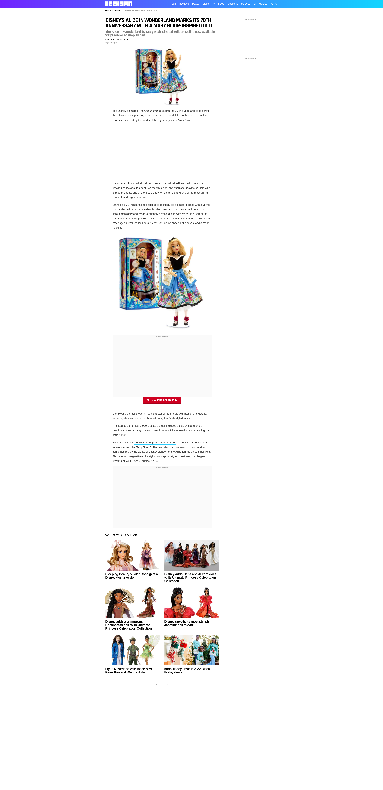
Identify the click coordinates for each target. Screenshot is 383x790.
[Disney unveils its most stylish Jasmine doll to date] (191, 602)
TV (213, 4)
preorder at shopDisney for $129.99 (155, 442)
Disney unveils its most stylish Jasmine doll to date (186, 623)
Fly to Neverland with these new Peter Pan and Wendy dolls (128, 670)
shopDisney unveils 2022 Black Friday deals (187, 670)
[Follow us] (272, 4)
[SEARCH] (276, 3)
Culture (233, 4)
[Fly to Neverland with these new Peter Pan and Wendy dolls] (132, 650)
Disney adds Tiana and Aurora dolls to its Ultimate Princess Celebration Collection (190, 577)
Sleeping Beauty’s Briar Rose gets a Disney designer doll (131, 575)
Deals (195, 4)
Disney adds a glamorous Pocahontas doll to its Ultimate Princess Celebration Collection (128, 625)
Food (221, 4)
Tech (173, 4)
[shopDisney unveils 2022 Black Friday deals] (191, 650)
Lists (206, 4)
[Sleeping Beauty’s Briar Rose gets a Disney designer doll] (132, 555)
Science (245, 4)
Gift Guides (260, 4)
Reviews (184, 4)
